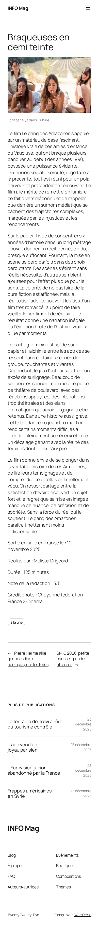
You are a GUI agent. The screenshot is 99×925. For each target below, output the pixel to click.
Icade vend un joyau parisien (23, 747)
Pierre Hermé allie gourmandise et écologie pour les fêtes (28, 658)
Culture (43, 120)
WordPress (82, 914)
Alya (25, 120)
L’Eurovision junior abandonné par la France (34, 770)
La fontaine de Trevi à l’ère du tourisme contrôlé (35, 724)
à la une (16, 622)
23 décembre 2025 (83, 724)
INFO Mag (18, 8)
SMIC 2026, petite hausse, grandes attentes (73, 658)
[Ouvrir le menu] (88, 8)
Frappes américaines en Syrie (30, 793)
